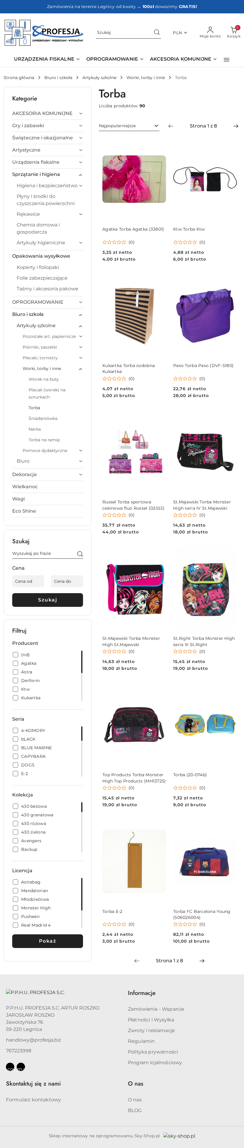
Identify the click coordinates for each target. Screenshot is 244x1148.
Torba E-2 (112, 911)
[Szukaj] (80, 554)
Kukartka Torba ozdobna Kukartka (128, 368)
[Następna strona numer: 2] (236, 126)
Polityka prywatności (153, 1052)
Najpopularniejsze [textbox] (117, 125)
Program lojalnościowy (155, 1062)
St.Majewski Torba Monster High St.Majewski (131, 641)
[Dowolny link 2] (21, 1067)
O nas (135, 1100)
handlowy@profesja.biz (33, 1040)
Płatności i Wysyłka (151, 1020)
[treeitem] (47, 113)
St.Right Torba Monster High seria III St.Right (204, 641)
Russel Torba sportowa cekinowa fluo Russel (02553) (133, 505)
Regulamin (141, 1041)
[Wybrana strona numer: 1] (203, 126)
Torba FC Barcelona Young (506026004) (202, 914)
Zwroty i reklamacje (151, 1030)
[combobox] (129, 126)
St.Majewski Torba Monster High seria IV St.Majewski (202, 505)
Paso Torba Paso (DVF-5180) (203, 365)
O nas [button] (135, 1083)
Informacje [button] (142, 993)
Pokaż (48, 941)
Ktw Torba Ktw (189, 229)
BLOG (135, 1110)
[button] (226, 60)
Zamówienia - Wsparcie (156, 1009)
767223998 (18, 1050)
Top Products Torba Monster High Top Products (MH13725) (134, 777)
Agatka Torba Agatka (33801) (133, 229)
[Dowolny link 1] (10, 1067)
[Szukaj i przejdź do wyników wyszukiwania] (157, 32)
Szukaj (47, 600)
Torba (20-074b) (190, 774)
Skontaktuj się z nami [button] (33, 1083)
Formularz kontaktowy (33, 1100)
